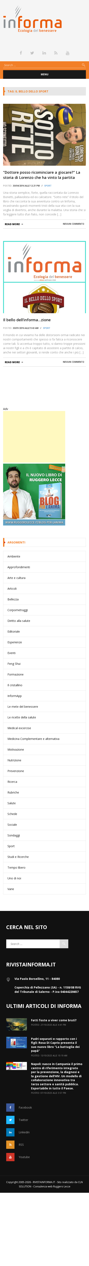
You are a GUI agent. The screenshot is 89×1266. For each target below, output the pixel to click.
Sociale (12, 825)
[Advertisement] (34, 437)
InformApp (14, 696)
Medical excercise (19, 728)
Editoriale (13, 631)
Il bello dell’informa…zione (27, 319)
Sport (48, 185)
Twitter (23, 1120)
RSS (21, 1145)
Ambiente (13, 556)
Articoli (12, 588)
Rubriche (13, 792)
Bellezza (13, 599)
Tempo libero (16, 867)
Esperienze (14, 642)
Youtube (24, 1157)
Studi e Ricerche (18, 857)
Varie (10, 889)
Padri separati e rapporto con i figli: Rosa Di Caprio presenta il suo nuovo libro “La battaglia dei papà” (55, 1045)
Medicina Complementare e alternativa (33, 739)
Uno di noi (14, 878)
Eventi (11, 653)
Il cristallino (14, 685)
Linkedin (24, 1132)
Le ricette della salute (21, 717)
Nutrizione (14, 760)
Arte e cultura (16, 578)
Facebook (25, 1107)
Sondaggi (13, 835)
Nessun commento (73, 223)
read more (12, 224)
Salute (11, 803)
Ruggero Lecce (61, 1186)
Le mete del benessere (22, 707)
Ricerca (12, 782)
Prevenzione (15, 771)
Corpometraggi (17, 610)
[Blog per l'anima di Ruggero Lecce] (44, 495)
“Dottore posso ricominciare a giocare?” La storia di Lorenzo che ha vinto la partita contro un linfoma (41, 175)
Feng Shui (13, 664)
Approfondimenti (18, 567)
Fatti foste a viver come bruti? (54, 1020)
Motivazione (15, 749)
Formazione (15, 674)
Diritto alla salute (18, 621)
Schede (12, 814)
